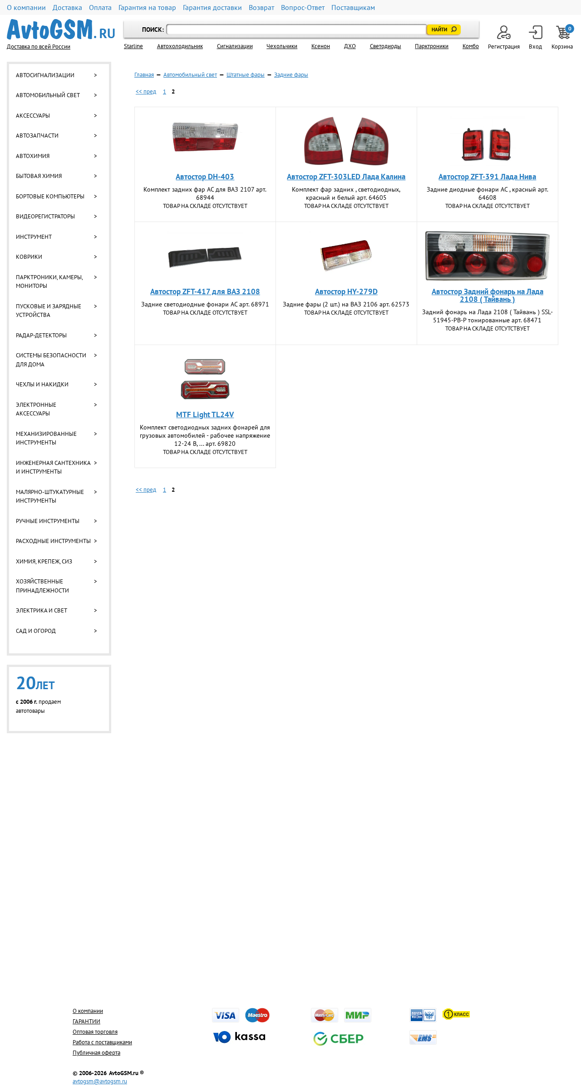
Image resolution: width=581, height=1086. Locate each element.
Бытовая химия (39, 176)
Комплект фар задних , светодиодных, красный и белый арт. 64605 (346, 193)
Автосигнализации (45, 75)
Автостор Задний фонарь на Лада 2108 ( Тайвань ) (487, 295)
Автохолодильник (180, 46)
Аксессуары (33, 115)
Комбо (471, 46)
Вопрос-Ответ (303, 7)
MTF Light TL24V (205, 415)
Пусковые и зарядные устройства (48, 310)
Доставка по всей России (38, 46)
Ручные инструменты (47, 521)
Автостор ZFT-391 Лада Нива (487, 177)
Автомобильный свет (48, 95)
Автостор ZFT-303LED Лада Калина (346, 177)
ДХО (350, 46)
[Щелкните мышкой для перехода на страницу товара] (205, 141)
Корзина (562, 37)
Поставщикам (353, 7)
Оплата (100, 7)
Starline (133, 46)
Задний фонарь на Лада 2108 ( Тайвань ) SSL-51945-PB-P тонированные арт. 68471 (487, 316)
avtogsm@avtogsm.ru (100, 1081)
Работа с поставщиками (102, 1042)
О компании (26, 7)
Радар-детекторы (41, 335)
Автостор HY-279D (346, 291)
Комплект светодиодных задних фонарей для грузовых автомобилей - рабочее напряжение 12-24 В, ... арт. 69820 (205, 435)
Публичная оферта (96, 1052)
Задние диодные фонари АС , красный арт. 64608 (487, 193)
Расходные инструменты (53, 541)
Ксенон (320, 46)
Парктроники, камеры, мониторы (49, 281)
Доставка (67, 7)
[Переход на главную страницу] (61, 29)
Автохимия (32, 156)
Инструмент (34, 237)
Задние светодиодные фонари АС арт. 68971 (205, 304)
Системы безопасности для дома (51, 359)
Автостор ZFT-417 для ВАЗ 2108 (205, 291)
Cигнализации (235, 46)
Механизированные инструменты (46, 438)
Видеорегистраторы (45, 216)
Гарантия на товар (147, 7)
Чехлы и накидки (42, 384)
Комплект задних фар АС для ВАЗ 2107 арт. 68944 (204, 193)
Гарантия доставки (212, 7)
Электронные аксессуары (36, 409)
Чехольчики (281, 46)
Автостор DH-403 (205, 177)
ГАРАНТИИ (86, 1021)
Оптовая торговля (95, 1032)
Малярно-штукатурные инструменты (50, 496)
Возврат (261, 7)
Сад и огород (36, 631)
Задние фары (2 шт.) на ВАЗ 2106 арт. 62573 (346, 304)
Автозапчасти (37, 135)
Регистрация (504, 46)
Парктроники (431, 46)
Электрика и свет (41, 610)
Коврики (29, 257)
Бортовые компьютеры (50, 196)
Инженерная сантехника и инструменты (53, 467)
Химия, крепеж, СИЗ (44, 561)
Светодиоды (385, 46)
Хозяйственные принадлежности (42, 586)
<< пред (146, 91)
